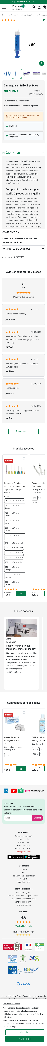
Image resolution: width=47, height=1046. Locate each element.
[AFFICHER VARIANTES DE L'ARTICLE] (43, 249)
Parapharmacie (23, 845)
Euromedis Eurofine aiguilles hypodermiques (14, 485)
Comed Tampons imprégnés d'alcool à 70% (13, 740)
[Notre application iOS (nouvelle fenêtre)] (15, 857)
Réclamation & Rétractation (23, 876)
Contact (23, 879)
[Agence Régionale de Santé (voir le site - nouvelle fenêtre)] (34, 958)
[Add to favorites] (24, 458)
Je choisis (24, 1032)
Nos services (23, 842)
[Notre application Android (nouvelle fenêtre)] (31, 857)
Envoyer (37, 818)
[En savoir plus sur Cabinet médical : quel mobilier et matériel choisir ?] (21, 628)
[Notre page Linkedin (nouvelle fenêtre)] (6, 790)
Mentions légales (23, 892)
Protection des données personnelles (23, 896)
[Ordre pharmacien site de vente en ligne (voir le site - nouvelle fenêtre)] (39, 947)
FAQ (23, 872)
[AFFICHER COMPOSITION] (43, 232)
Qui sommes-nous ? (23, 836)
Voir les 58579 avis (23, 926)
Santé (8, 639)
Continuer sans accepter (11, 1004)
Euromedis (11, 91)
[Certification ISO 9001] (12, 946)
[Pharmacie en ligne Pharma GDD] (18, 7)
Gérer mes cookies (23, 905)
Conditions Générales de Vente (24, 899)
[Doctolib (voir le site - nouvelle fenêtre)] (23, 984)
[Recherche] (34, 7)
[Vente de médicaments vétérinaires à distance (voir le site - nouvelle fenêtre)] (12, 959)
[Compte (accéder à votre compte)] (39, 7)
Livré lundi (13, 126)
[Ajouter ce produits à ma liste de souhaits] (44, 20)
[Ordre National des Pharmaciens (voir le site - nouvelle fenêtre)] (23, 958)
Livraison (23, 869)
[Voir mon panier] (44, 7)
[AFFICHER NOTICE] (43, 240)
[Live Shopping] (21, 791)
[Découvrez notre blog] (34, 790)
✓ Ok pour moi (25, 1039)
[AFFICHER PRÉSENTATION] (43, 153)
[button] (4, 7)
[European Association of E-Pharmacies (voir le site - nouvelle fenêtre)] (31, 970)
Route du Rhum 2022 (24, 848)
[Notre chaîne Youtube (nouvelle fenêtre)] (14, 791)
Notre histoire (23, 839)
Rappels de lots (23, 882)
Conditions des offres (24, 902)
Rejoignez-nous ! (24, 852)
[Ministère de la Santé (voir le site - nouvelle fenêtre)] (28, 947)
